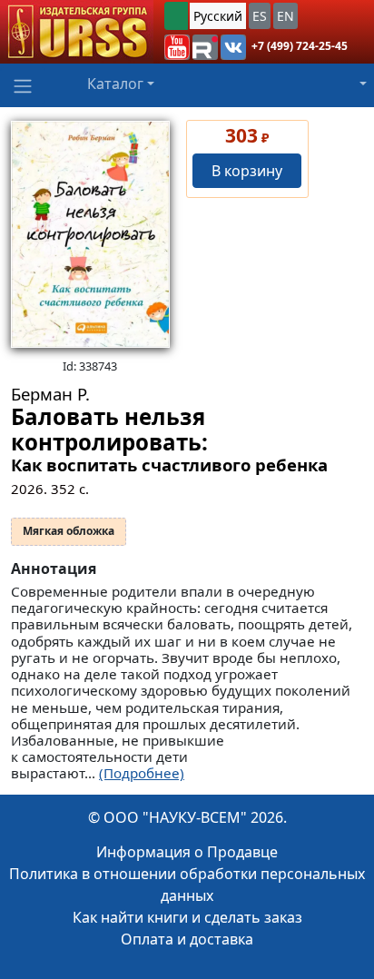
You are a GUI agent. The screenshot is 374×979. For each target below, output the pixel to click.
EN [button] (285, 16)
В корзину (247, 171)
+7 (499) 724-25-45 (299, 46)
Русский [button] (217, 16)
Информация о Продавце (187, 852)
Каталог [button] (115, 84)
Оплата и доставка (187, 939)
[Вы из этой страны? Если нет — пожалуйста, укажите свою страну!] (176, 16)
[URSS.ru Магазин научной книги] (76, 32)
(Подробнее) (141, 773)
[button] (177, 47)
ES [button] (259, 16)
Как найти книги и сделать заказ (187, 917)
